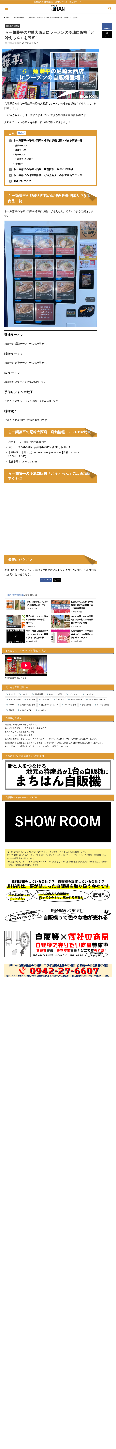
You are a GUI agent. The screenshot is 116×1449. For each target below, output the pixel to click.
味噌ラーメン (21, 150)
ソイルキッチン (26, 710)
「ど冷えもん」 (13, 115)
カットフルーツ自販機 (96, 699)
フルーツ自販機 (70, 705)
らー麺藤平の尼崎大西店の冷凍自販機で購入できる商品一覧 (46, 140)
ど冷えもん (45, 699)
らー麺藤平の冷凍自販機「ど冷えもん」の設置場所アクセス (46, 175)
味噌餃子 (19, 164)
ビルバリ (25, 694)
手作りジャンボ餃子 (24, 159)
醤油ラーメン (21, 146)
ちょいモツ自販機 (56, 694)
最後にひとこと (20, 181)
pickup (11, 705)
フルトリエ (89, 694)
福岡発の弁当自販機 (27, 705)
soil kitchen (42, 710)
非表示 (21, 133)
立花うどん (60, 699)
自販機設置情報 (12, 26)
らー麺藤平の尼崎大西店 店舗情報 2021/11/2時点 (41, 169)
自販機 (11, 710)
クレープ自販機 (103, 705)
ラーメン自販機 (76, 699)
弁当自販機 (86, 705)
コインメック (74, 694)
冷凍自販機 (31, 699)
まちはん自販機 (15, 699)
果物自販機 (38, 694)
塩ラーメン (20, 155)
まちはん (12, 694)
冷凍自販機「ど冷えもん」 (19, 570)
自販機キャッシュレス (49, 705)
